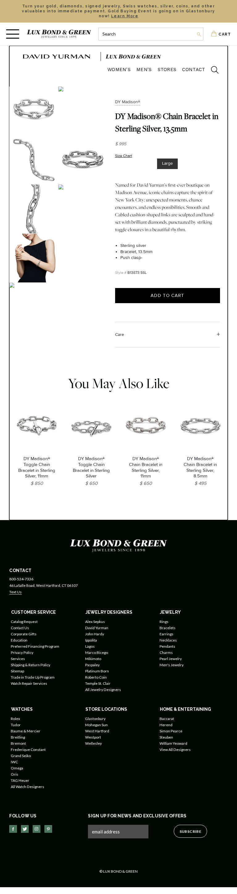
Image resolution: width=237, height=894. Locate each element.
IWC (14, 762)
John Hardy (94, 634)
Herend (166, 724)
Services (18, 658)
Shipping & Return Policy (30, 665)
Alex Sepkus (95, 621)
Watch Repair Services (29, 683)
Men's (144, 69)
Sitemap (17, 671)
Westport (93, 737)
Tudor (16, 724)
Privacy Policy (22, 652)
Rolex (15, 718)
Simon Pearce (171, 731)
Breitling (18, 737)
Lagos (90, 646)
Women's (119, 69)
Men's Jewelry (172, 665)
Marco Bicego (96, 652)
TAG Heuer (20, 780)
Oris (14, 774)
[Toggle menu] (12, 34)
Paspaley (92, 665)
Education (19, 640)
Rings (164, 621)
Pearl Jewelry (171, 658)
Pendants (167, 646)
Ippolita (91, 640)
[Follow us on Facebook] (13, 829)
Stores (167, 69)
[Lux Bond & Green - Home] (59, 34)
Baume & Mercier (25, 731)
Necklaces (168, 640)
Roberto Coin (96, 677)
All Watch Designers (27, 786)
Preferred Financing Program (35, 646)
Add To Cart (167, 295)
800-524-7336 (21, 579)
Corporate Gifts (23, 634)
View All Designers (175, 749)
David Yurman (96, 627)
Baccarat (167, 718)
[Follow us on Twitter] (25, 829)
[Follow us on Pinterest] (48, 829)
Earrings (166, 634)
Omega (17, 768)
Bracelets (168, 627)
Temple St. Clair (97, 683)
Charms (166, 652)
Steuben (166, 737)
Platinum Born (97, 671)
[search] (211, 70)
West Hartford (97, 731)
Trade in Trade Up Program (33, 677)
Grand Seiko (21, 755)
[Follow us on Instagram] (36, 829)
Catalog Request (24, 621)
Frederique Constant (28, 749)
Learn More (124, 16)
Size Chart (123, 156)
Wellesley (93, 743)
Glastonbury (95, 718)
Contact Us (20, 627)
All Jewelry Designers (103, 689)
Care (119, 334)
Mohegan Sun (96, 724)
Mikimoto (93, 658)
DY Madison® (127, 101)
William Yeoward (173, 743)
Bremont (18, 743)
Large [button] (167, 163)
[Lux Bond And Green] (118, 545)
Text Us (15, 592)
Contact (193, 69)
